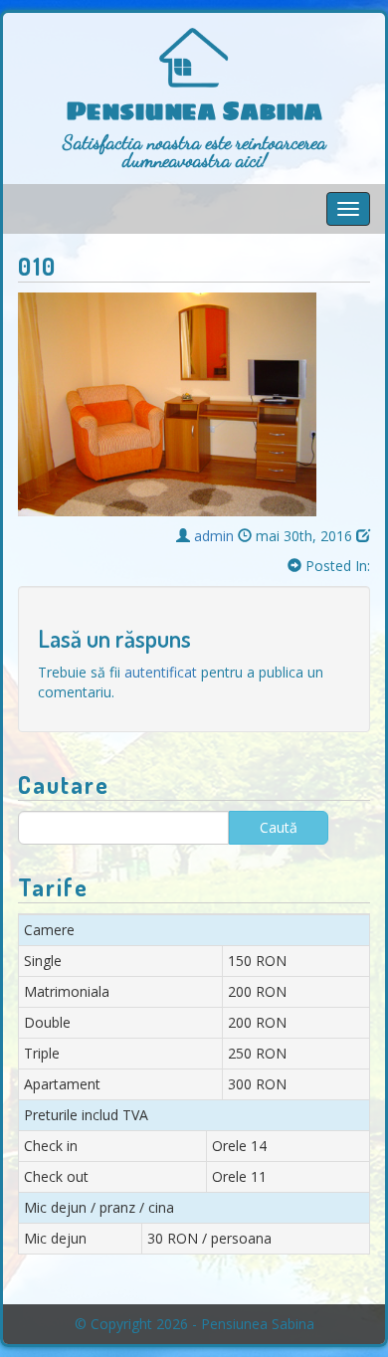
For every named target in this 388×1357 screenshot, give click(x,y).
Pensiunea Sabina (194, 111)
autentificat (160, 672)
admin (214, 535)
